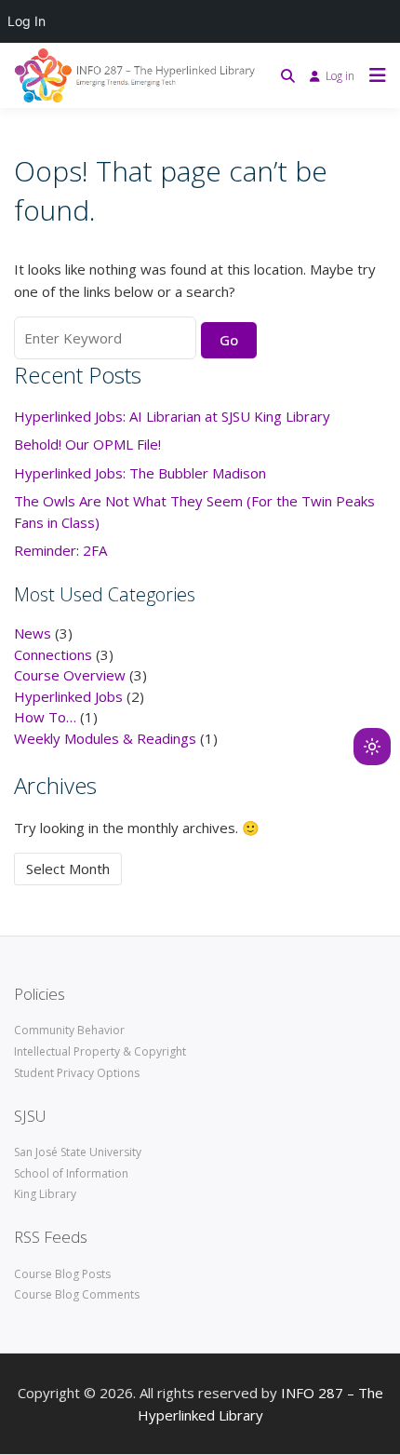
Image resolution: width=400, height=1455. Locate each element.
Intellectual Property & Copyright (100, 1051)
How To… (45, 716)
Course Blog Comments (77, 1294)
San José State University (77, 1152)
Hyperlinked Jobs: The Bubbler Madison (140, 473)
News (32, 633)
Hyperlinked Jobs (68, 696)
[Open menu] (373, 75)
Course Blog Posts (62, 1274)
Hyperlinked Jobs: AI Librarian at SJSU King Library (172, 416)
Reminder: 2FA (60, 550)
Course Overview (70, 675)
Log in (340, 76)
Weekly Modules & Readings (105, 738)
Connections (53, 654)
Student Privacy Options (77, 1073)
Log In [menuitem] (26, 21)
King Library (45, 1194)
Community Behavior (69, 1030)
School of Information (71, 1173)
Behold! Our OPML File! (87, 444)
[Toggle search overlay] (288, 75)
